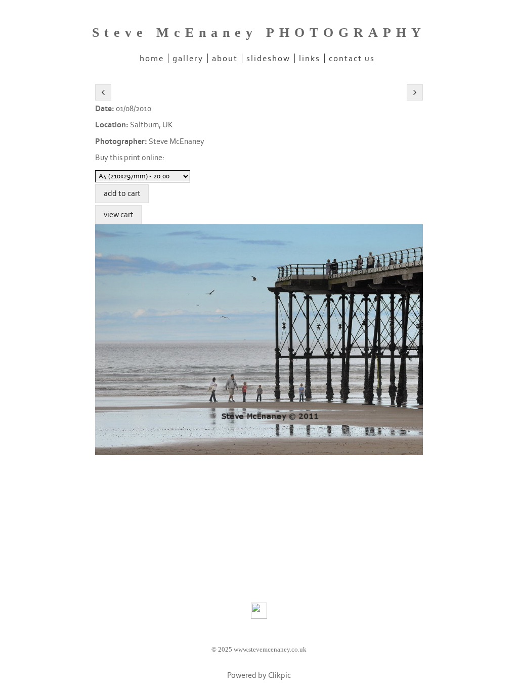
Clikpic (279, 675)
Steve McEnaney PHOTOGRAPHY (259, 32)
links (309, 58)
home (152, 58)
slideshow (268, 58)
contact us (352, 58)
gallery (187, 58)
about (225, 58)
